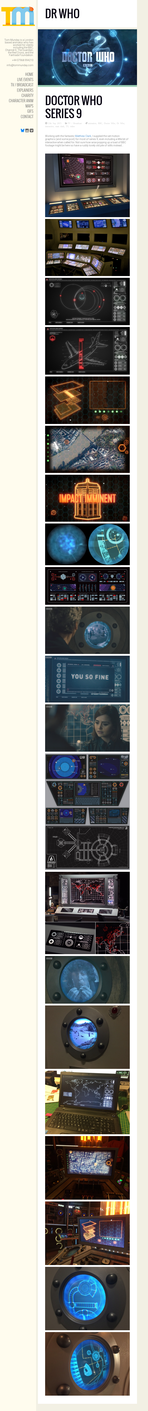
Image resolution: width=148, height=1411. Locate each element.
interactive (49, 126)
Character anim (21, 100)
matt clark (59, 126)
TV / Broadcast (22, 84)
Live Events (25, 79)
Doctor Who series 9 (74, 107)
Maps (29, 106)
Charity (27, 95)
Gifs (30, 111)
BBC (100, 123)
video (72, 126)
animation (92, 123)
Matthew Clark (83, 136)
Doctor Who (109, 123)
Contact (27, 116)
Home (29, 74)
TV (67, 126)
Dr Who (120, 123)
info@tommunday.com (20, 65)
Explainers (25, 90)
